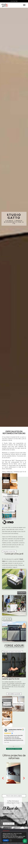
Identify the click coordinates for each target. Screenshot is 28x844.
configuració (20, 837)
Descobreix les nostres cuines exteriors (12, 651)
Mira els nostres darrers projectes (14, 795)
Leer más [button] (5, 742)
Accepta (5, 840)
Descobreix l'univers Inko (9, 551)
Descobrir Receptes (8, 823)
